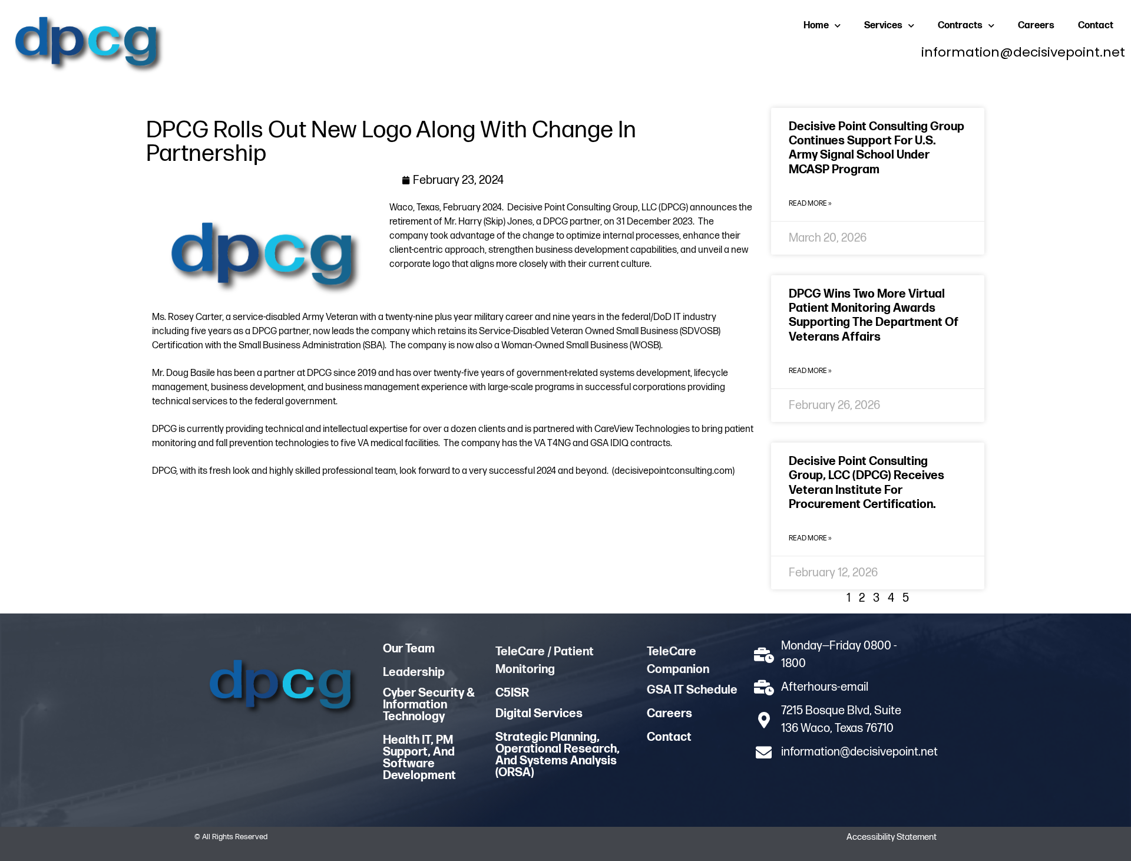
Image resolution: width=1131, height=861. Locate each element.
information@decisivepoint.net (1023, 52)
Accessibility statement (891, 837)
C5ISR (512, 693)
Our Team (409, 649)
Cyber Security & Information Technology (429, 705)
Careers (1036, 25)
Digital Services (539, 714)
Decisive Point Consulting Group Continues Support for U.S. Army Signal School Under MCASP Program (876, 148)
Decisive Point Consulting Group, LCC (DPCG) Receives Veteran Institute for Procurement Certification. (866, 483)
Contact (1095, 25)
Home (816, 25)
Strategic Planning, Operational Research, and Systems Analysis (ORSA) (557, 755)
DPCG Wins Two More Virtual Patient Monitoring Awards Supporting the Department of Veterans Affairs (873, 315)
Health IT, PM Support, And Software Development (419, 758)
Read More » (810, 203)
